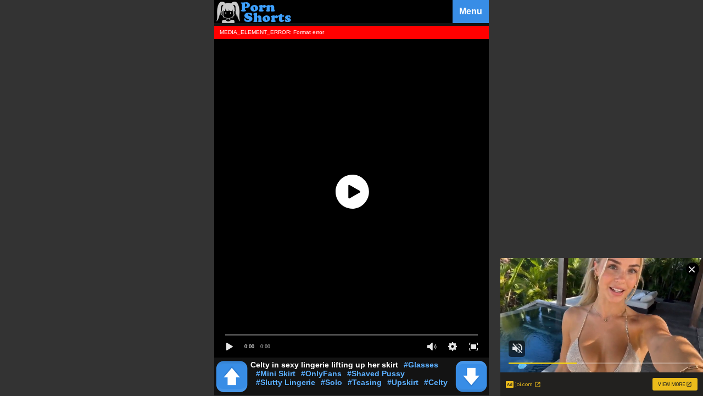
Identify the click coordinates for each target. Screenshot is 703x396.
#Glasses (421, 364)
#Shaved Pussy (376, 373)
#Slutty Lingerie (285, 382)
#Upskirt (403, 382)
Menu (470, 11)
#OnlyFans (321, 373)
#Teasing (365, 382)
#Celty (436, 382)
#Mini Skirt (275, 373)
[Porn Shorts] (255, 20)
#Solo (331, 382)
